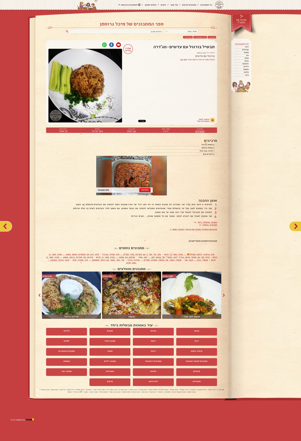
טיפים (163, 4)
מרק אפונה (70, 389)
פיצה (247, 75)
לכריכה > (211, 37)
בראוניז (160, 392)
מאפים (246, 52)
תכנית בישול (77, 392)
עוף (247, 55)
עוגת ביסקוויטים (112, 389)
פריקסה (62, 389)
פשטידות (110, 371)
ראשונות (245, 64)
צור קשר (174, 4)
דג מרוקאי (152, 392)
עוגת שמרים (123, 389)
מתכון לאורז (109, 340)
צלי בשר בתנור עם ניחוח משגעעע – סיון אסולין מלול (98, 260)
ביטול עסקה (212, 389)
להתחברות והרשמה (129, 4)
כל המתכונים (206, 4)
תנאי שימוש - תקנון (90, 392)
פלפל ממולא (126, 392)
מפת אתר (221, 389)
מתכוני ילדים (110, 361)
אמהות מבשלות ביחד (207, 222)
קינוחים (196, 371)
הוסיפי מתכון (150, 4)
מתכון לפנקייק (163, 389)
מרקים (110, 381)
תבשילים (245, 49)
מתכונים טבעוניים (66, 351)
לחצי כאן (183, 59)
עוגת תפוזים (143, 389)
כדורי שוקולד (184, 389)
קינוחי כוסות (196, 351)
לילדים (246, 66)
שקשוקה (88, 389)
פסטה (246, 58)
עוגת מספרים (79, 389)
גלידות (67, 330)
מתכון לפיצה (153, 389)
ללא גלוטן (153, 381)
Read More (145, 190)
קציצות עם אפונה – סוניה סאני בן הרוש (115, 257)
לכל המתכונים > (200, 37)
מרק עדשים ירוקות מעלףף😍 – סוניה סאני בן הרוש (189, 254)
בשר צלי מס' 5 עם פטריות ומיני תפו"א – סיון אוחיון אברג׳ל (131, 254)
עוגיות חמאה (192, 392)
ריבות (153, 351)
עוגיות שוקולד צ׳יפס (179, 392)
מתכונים (193, 389)
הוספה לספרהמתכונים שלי (203, 120)
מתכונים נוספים (210, 224)
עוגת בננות (54, 389)
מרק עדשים (135, 392)
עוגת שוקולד (174, 389)
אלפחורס (167, 392)
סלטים (246, 72)
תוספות (246, 69)
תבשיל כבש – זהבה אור (196, 260)
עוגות (247, 61)
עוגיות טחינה (45, 389)
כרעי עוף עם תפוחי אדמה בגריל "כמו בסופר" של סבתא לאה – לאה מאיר (174, 257)
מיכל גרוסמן (201, 52)
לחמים (66, 340)
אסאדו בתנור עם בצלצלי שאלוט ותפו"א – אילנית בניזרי (154, 260)
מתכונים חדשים (189, 4)
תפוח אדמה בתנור (99, 389)
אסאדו (69, 392)
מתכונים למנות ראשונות (196, 361)
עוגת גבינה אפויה (114, 392)
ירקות (153, 340)
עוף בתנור (144, 392)
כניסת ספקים (201, 389)
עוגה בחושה (133, 389)
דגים (247, 47)
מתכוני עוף (66, 371)
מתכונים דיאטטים (153, 361)
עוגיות (153, 330)
